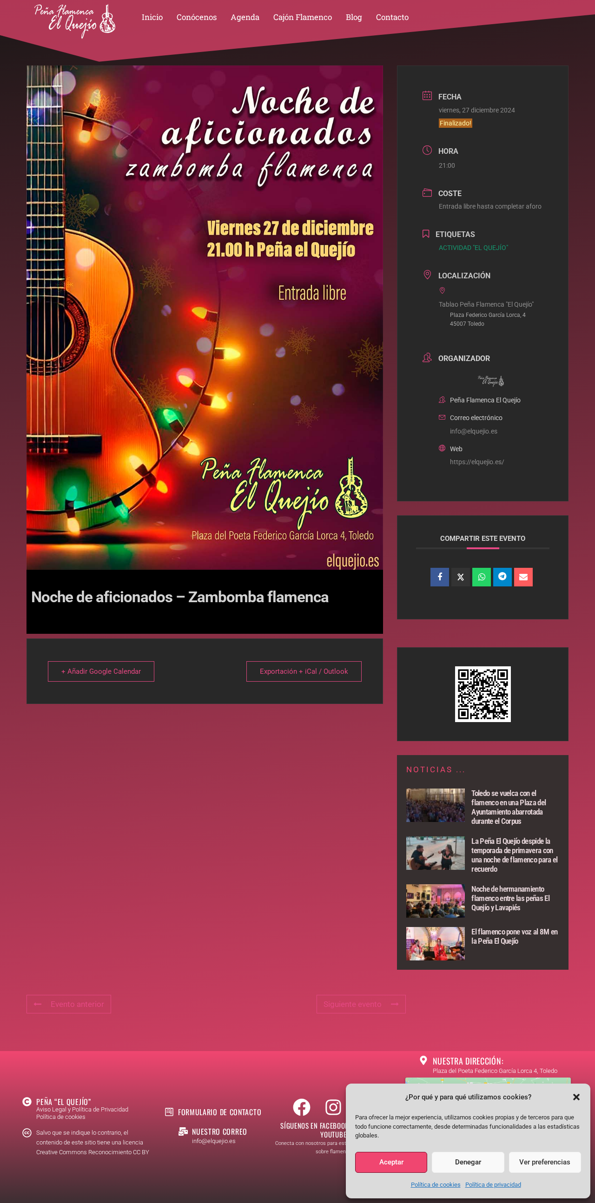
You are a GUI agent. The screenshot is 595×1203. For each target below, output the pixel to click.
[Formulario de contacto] (169, 1112)
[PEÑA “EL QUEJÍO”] (27, 1101)
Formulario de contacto (219, 1112)
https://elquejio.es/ (477, 462)
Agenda (245, 17)
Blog (354, 17)
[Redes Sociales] (460, 577)
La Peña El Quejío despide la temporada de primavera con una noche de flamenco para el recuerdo (514, 855)
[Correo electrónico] (523, 577)
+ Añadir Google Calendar (101, 671)
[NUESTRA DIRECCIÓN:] (423, 1060)
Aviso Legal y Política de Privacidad (82, 1109)
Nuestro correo (219, 1131)
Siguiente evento (353, 1004)
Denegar (468, 1162)
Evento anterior (77, 1004)
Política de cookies (436, 1184)
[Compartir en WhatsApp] (481, 577)
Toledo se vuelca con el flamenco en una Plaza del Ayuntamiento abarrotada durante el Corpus (508, 807)
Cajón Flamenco (302, 17)
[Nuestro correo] (183, 1131)
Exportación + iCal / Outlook (304, 671)
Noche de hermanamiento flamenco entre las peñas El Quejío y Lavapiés (510, 898)
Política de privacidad (493, 1184)
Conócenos (197, 17)
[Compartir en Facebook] (439, 577)
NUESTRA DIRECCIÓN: (468, 1061)
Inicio (152, 17)
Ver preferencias (544, 1162)
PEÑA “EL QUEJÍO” (63, 1101)
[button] (576, 1097)
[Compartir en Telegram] (502, 577)
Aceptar (391, 1162)
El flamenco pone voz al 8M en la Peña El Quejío (514, 936)
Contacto (392, 17)
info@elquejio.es (473, 431)
